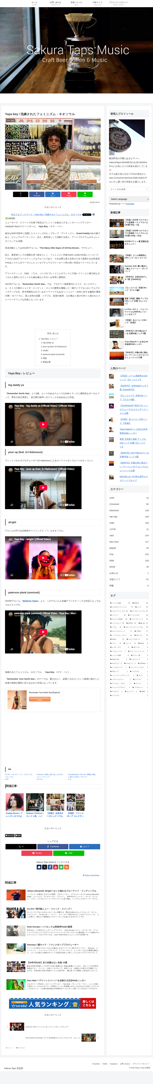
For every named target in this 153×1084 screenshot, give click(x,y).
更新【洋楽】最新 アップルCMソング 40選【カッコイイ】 (133, 443)
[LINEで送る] (10, 218)
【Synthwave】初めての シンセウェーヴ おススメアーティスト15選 (134, 409)
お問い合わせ (125, 1064)
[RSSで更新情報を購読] (66, 867)
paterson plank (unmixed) (54, 354)
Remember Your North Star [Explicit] (44, 693)
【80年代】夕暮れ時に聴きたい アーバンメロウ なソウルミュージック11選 (134, 467)
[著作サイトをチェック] (39, 867)
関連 (45, 358)
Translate (129, 204)
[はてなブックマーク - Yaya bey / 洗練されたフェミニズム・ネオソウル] (46, 214)
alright (45, 350)
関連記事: (47, 362)
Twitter (104, 1064)
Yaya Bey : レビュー (49, 339)
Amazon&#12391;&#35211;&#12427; (40, 699)
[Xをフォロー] (44, 867)
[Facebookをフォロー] (50, 867)
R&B (19, 835)
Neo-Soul (11, 835)
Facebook (96, 1064)
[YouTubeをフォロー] (55, 867)
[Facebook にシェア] (94, 214)
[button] (53, 154)
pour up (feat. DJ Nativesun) (55, 346)
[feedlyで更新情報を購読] (61, 867)
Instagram (113, 1064)
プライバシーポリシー (141, 1064)
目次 (49, 333)
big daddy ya (48, 343)
